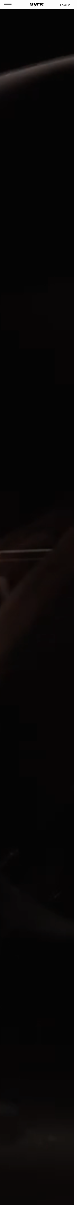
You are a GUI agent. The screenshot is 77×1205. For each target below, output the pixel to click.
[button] (9, 4)
